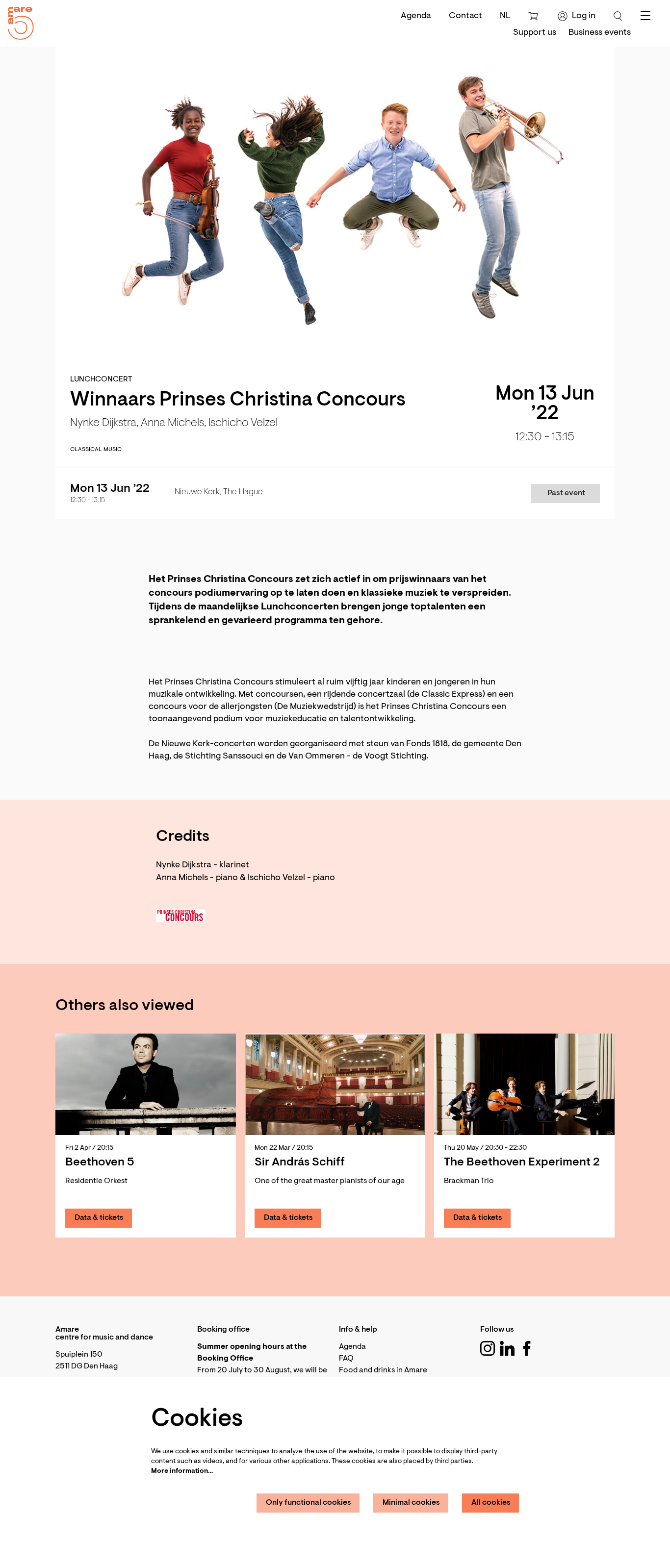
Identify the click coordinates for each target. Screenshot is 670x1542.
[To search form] (618, 16)
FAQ (346, 1359)
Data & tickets (99, 1218)
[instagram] (487, 1348)
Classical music (96, 450)
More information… (182, 1471)
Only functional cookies (308, 1503)
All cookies (491, 1503)
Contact (465, 16)
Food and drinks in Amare (383, 1370)
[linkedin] (507, 1348)
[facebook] (526, 1348)
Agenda (416, 16)
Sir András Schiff (300, 1162)
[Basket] (534, 16)
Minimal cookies (411, 1503)
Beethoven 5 (99, 1162)
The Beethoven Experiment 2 (522, 1162)
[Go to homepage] (17, 21)
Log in (583, 16)
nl (505, 16)
